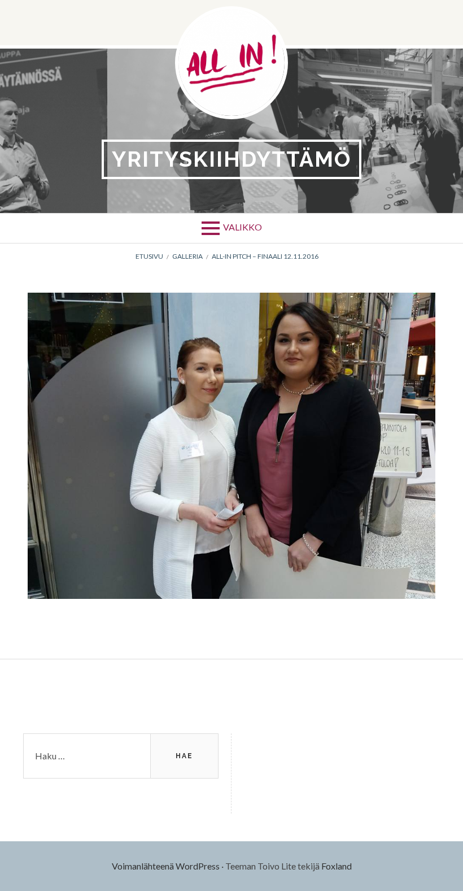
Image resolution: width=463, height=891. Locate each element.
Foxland (336, 865)
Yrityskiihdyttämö (231, 159)
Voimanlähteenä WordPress (166, 865)
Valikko (242, 226)
